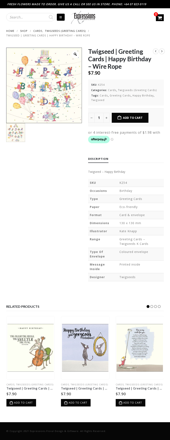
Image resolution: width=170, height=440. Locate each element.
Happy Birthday (143, 95)
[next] (162, 51)
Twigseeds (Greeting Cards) (137, 90)
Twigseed (97, 100)
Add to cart (133, 118)
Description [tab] (98, 159)
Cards (112, 90)
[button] (148, 306)
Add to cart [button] (23, 402)
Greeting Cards (120, 95)
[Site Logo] (82, 17)
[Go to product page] (30, 348)
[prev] (156, 51)
